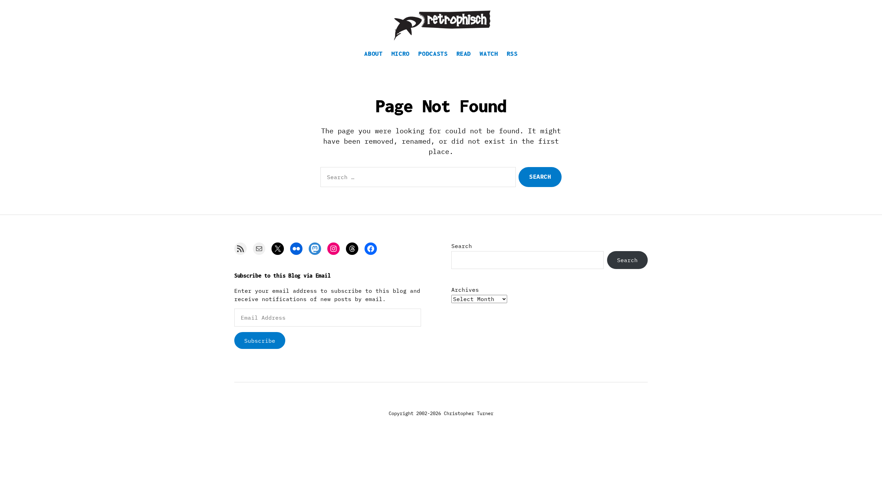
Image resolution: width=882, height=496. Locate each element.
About (373, 53)
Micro (400, 53)
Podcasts (433, 53)
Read (464, 53)
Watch (489, 53)
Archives (465, 289)
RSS (512, 53)
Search (461, 245)
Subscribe (259, 340)
